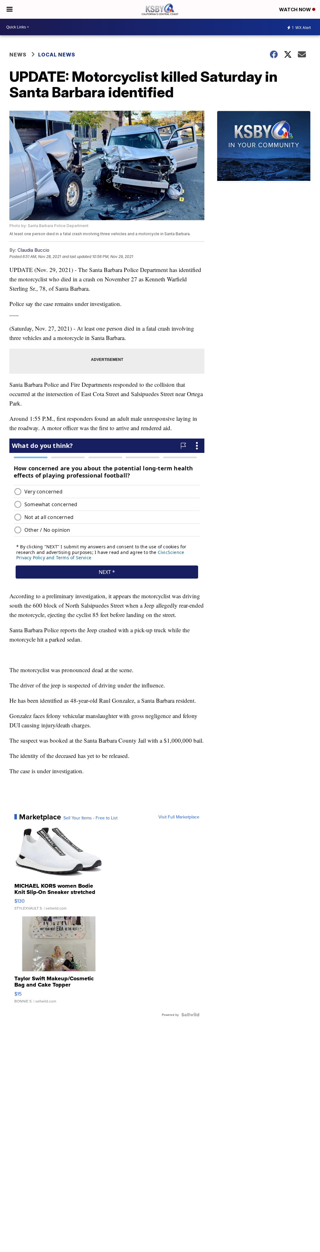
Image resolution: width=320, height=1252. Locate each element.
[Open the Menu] (9, 9)
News (18, 54)
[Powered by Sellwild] (190, 1014)
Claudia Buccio (33, 250)
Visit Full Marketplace (178, 817)
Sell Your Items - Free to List (90, 818)
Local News (56, 54)
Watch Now (295, 9)
